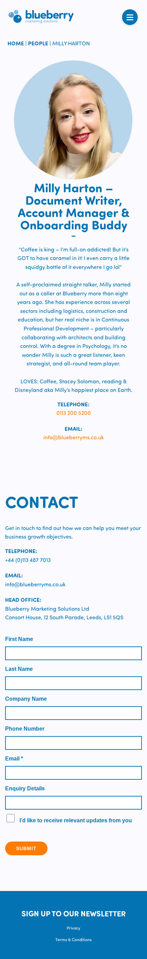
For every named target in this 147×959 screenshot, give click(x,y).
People (38, 43)
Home (16, 43)
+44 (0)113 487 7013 (28, 559)
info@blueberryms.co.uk (73, 437)
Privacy (73, 927)
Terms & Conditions (73, 939)
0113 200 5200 (73, 412)
